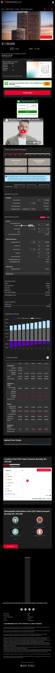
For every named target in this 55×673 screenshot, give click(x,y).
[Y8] (39, 155)
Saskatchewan (32, 627)
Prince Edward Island (24, 628)
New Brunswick (39, 627)
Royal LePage (13, 2)
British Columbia (22, 627)
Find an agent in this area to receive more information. (40, 444)
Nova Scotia (17, 628)
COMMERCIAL (31, 617)
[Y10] (49, 155)
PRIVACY (29, 618)
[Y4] (20, 155)
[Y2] (10, 155)
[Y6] (30, 155)
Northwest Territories (11, 628)
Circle (6, 61)
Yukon (29, 628)
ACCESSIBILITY (31, 620)
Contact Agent (27, 92)
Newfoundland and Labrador (8, 635)
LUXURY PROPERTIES (8, 617)
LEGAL (4, 618)
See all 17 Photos (46, 37)
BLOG (29, 615)
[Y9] (44, 155)
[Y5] (25, 155)
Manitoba (27, 627)
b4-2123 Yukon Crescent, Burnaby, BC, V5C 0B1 (14, 53)
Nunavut (33, 628)
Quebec (14, 627)
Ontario (10, 627)
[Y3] (15, 155)
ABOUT (29, 613)
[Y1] (6, 155)
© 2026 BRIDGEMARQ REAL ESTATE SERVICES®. (16, 623)
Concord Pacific (14, 61)
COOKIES (5, 620)
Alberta (17, 627)
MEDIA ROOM (6, 615)
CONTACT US (6, 613)
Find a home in (6, 627)
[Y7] (34, 155)
